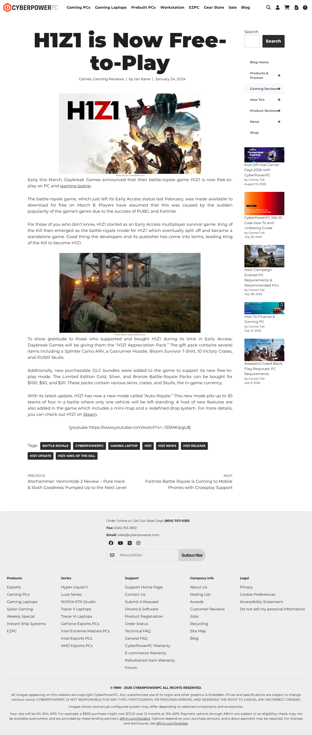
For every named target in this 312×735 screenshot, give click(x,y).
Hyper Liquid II (74, 587)
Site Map (198, 631)
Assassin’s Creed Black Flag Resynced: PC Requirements (263, 368)
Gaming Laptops (111, 7)
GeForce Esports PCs (80, 624)
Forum (131, 667)
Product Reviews (265, 110)
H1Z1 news (167, 446)
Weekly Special (20, 616)
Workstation (172, 7)
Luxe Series (71, 594)
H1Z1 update (40, 456)
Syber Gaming (20, 609)
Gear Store (214, 7)
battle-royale (55, 446)
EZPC (194, 7)
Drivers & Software (141, 609)
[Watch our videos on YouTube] (120, 543)
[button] (268, 7)
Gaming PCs (78, 7)
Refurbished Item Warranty (150, 660)
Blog (245, 7)
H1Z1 (148, 446)
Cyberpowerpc (89, 446)
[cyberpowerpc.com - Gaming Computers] (30, 7)
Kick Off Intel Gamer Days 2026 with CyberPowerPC (261, 170)
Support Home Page (144, 587)
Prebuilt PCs (143, 7)
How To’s (265, 99)
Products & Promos (265, 75)
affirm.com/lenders (134, 718)
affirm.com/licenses (172, 723)
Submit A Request (142, 602)
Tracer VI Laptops (76, 616)
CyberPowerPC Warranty (147, 646)
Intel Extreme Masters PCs (85, 631)
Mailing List (200, 594)
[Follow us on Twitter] (130, 543)
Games (85, 79)
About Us (198, 587)
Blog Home (259, 62)
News (265, 121)
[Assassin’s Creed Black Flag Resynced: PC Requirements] (264, 350)
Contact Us (135, 594)
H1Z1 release (194, 446)
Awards (197, 602)
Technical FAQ (138, 631)
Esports (14, 587)
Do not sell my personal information (272, 609)
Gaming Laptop (124, 446)
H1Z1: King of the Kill (76, 456)
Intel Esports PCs (76, 638)
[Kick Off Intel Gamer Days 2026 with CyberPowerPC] (264, 154)
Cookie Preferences (257, 594)
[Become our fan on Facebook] (111, 543)
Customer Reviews (207, 609)
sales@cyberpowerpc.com (138, 535)
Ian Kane (142, 79)
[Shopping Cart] (286, 7)
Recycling (199, 624)
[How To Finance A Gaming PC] (264, 308)
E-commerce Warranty (146, 653)
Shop (254, 133)
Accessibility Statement (261, 602)
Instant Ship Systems (26, 624)
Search (251, 31)
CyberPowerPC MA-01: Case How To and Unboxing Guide (263, 222)
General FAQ (136, 638)
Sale (233, 7)
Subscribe (192, 555)
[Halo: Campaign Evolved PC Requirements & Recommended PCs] (264, 256)
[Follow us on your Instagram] (138, 543)
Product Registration (144, 616)
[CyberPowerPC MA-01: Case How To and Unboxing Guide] (264, 203)
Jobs (194, 616)
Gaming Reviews (108, 79)
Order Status (136, 624)
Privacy (246, 587)
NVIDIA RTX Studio (78, 602)
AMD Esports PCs (77, 646)
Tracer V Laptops (76, 609)
